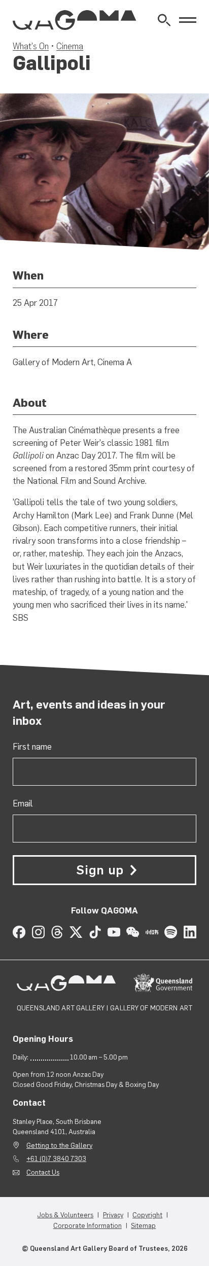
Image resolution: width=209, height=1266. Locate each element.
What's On (31, 46)
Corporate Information (87, 1225)
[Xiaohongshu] (152, 932)
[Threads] (57, 932)
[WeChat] (132, 932)
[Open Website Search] (164, 20)
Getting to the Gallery (59, 1145)
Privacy (113, 1215)
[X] (75, 932)
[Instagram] (38, 932)
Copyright (147, 1215)
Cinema (69, 46)
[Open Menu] (187, 20)
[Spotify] (170, 932)
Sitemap (143, 1225)
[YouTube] (114, 932)
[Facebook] (19, 932)
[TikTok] (95, 932)
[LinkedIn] (190, 932)
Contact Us (42, 1172)
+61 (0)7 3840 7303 (56, 1158)
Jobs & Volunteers (65, 1215)
